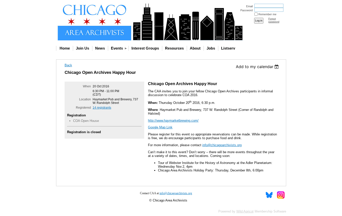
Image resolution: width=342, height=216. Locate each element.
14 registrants (102, 107)
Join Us (82, 48)
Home (65, 48)
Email (248, 6)
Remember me (267, 14)
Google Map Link (160, 127)
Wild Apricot (245, 211)
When (87, 86)
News (100, 48)
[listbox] (258, 67)
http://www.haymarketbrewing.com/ (173, 120)
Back (68, 65)
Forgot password (273, 20)
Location (85, 99)
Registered (83, 107)
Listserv (228, 48)
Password (246, 10)
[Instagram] (280, 195)
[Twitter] (269, 195)
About (195, 48)
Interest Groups (145, 48)
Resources (174, 48)
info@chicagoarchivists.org (222, 145)
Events (117, 48)
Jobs (211, 48)
